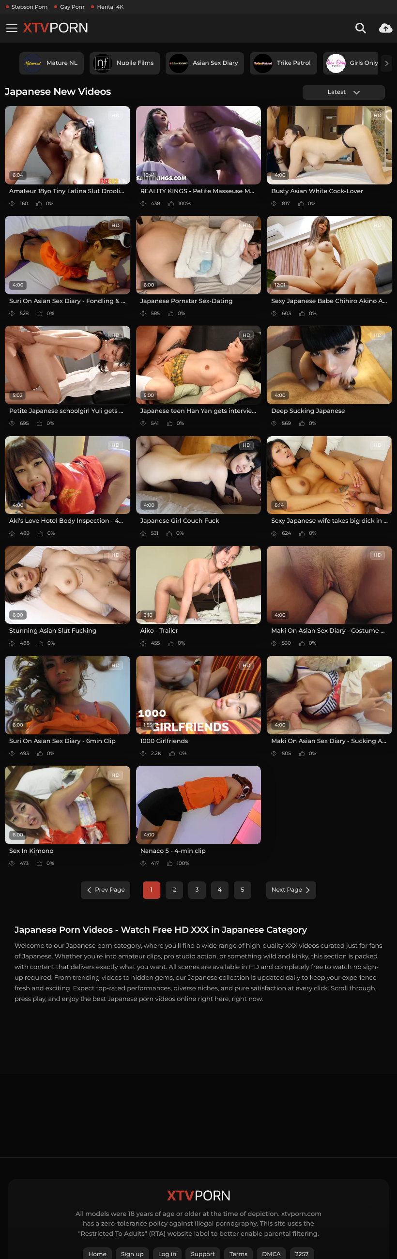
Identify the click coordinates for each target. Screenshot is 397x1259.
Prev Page (110, 890)
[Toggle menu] (11, 28)
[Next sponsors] (386, 63)
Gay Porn (72, 6)
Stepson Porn (29, 6)
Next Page (287, 890)
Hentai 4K (110, 6)
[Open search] (360, 28)
